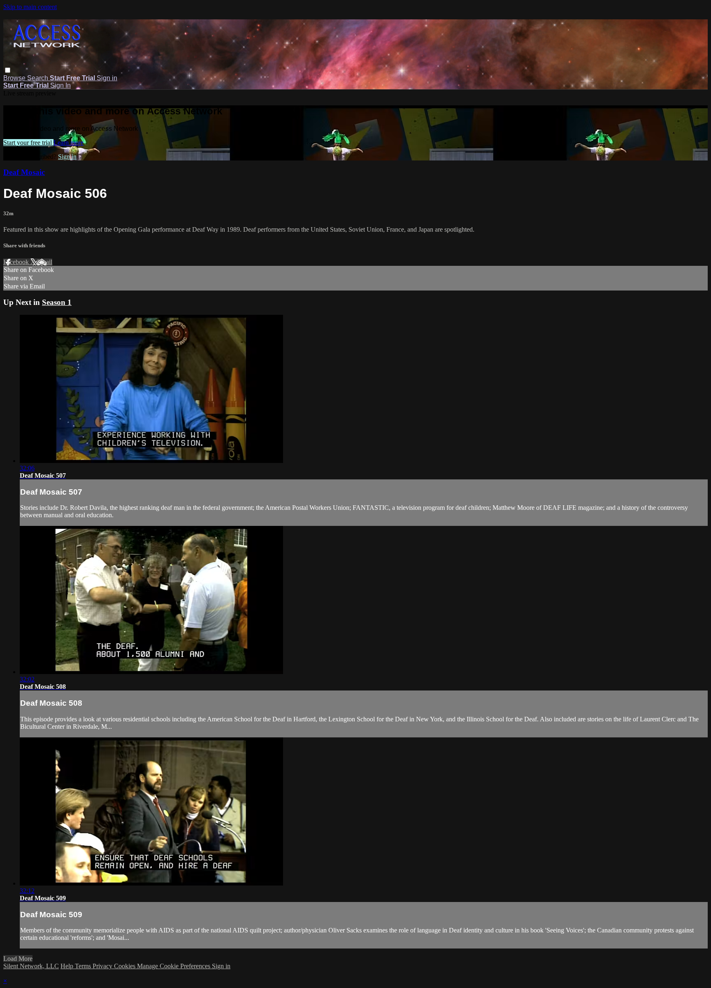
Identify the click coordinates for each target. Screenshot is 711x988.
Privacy (103, 965)
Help (67, 965)
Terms (84, 965)
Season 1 (57, 302)
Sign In (60, 85)
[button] (7, 70)
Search (38, 77)
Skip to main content (30, 6)
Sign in (107, 77)
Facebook (16, 261)
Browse (15, 77)
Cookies (125, 965)
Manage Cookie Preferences (174, 965)
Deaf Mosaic (24, 172)
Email (44, 261)
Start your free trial (28, 142)
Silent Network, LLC (31, 965)
